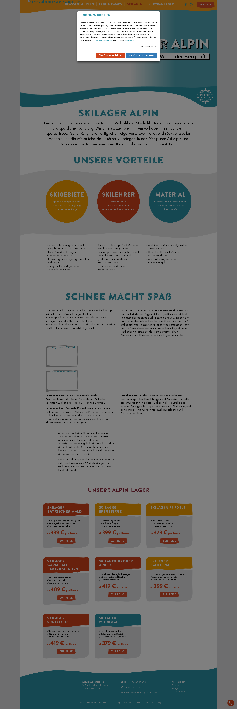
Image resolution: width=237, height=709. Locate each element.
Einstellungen (147, 46)
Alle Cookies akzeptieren (142, 55)
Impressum (130, 41)
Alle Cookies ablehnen (110, 55)
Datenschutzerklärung (102, 41)
